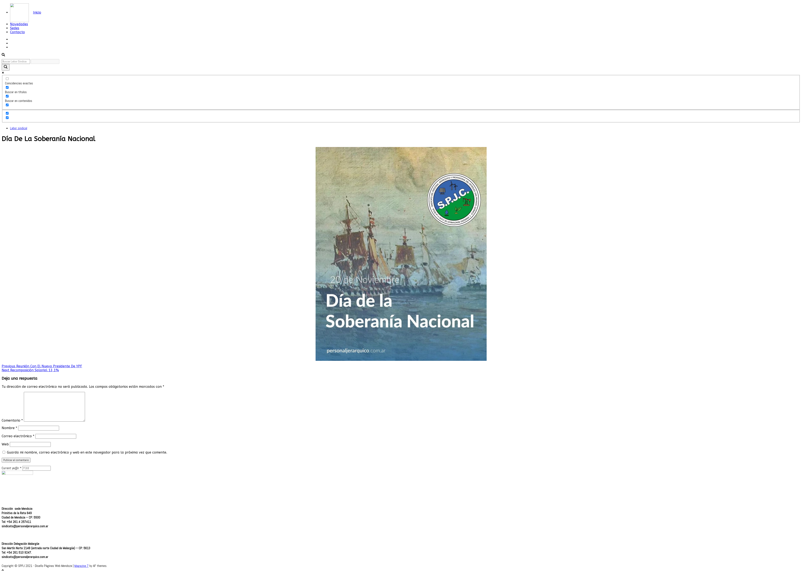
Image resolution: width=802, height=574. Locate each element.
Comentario (12, 420)
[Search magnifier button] (6, 67)
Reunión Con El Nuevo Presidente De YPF (42, 366)
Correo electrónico (18, 436)
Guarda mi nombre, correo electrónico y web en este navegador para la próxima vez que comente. (87, 452)
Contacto (17, 32)
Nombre (9, 428)
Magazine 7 (81, 566)
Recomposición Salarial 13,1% (30, 370)
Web (5, 444)
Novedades (19, 24)
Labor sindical (18, 128)
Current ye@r (12, 468)
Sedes (14, 28)
